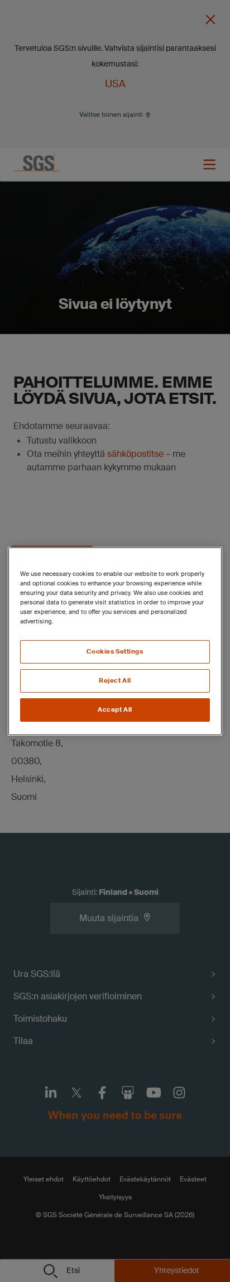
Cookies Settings (115, 651)
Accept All (115, 710)
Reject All (115, 680)
